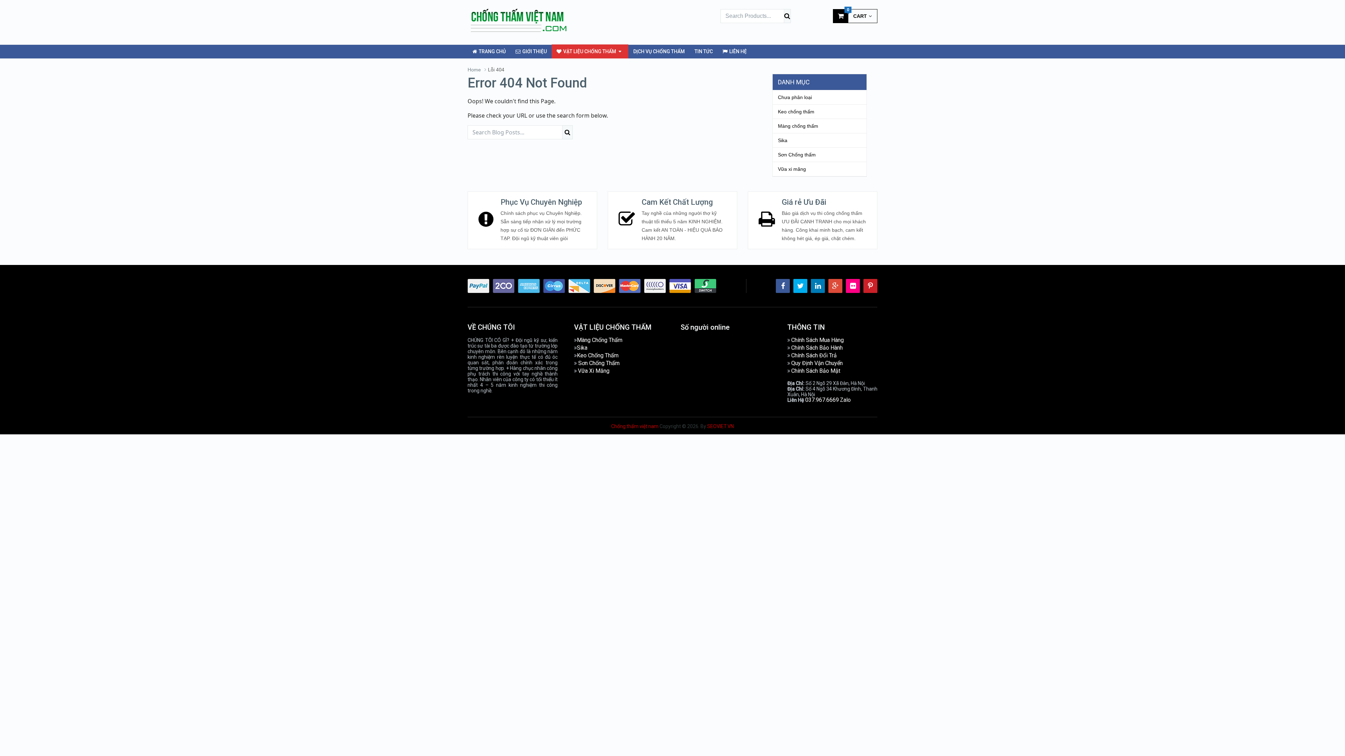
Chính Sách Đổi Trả (814, 355)
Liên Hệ (737, 51)
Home (474, 69)
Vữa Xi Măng (593, 371)
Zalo (845, 400)
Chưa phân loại (795, 97)
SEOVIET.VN (720, 426)
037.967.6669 (822, 400)
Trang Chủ (492, 51)
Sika (782, 140)
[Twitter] (800, 286)
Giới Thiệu (534, 51)
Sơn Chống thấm (797, 155)
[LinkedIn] (818, 286)
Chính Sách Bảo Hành (817, 347)
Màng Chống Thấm (599, 340)
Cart (857, 14)
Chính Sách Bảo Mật (815, 371)
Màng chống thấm (798, 126)
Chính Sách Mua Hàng (817, 340)
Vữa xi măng (792, 169)
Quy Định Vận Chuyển (817, 363)
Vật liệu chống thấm (589, 51)
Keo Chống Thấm (598, 355)
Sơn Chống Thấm (599, 363)
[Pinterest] (870, 286)
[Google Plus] (835, 286)
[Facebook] (783, 286)
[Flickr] (853, 286)
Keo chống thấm (796, 111)
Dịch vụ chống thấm (659, 51)
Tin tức (704, 51)
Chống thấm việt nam (634, 426)
